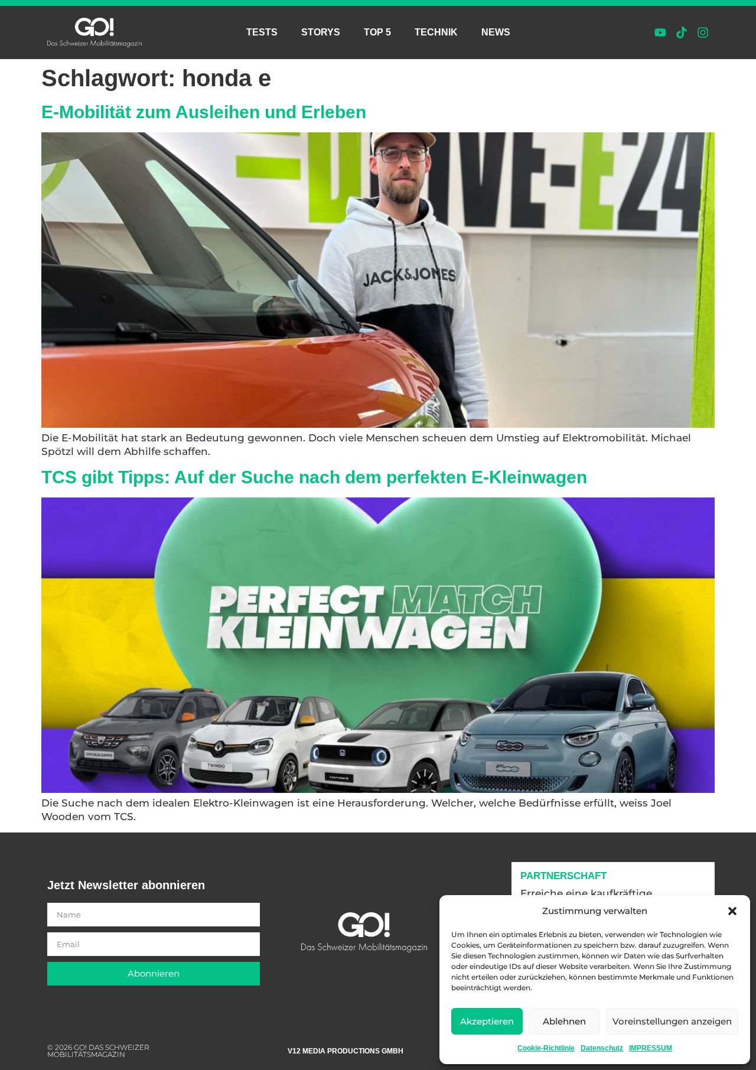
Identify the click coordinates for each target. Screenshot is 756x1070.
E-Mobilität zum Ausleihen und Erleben (203, 112)
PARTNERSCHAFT (563, 876)
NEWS (495, 32)
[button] (732, 911)
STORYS (320, 32)
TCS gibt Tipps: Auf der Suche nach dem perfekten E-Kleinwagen (314, 477)
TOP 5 (377, 32)
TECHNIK (436, 32)
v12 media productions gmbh (345, 1051)
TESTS (262, 32)
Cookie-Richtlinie (546, 1048)
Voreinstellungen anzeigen (672, 1021)
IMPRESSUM (650, 1048)
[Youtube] (660, 32)
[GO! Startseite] (94, 32)
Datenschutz (602, 1048)
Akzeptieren (487, 1021)
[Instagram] (703, 32)
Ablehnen (564, 1021)
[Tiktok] (681, 32)
